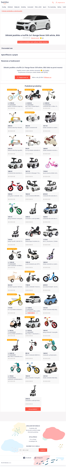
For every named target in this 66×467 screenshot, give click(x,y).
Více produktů (33, 409)
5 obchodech (12, 264)
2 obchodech (12, 104)
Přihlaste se (47, 77)
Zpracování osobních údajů (33, 430)
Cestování (30, 7)
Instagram (40, 458)
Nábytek (17, 7)
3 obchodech (30, 104)
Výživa (59, 7)
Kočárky (23, 7)
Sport (44, 7)
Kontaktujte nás (33, 441)
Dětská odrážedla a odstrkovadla (12, 11)
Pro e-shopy (33, 439)
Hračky (4, 7)
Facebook (28, 458)
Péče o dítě (38, 7)
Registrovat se (61, 2)
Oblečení (10, 7)
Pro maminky (52, 7)
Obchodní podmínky (33, 432)
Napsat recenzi (35, 38)
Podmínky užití (33, 428)
